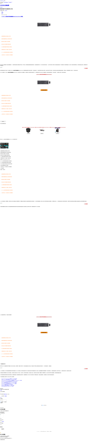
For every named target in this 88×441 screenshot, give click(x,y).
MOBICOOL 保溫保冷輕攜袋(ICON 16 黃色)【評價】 (8, 385)
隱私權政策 (48, 431)
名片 (2, 13)
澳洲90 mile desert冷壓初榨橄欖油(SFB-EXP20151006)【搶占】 (9, 379)
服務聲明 (50, 431)
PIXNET (39, 431)
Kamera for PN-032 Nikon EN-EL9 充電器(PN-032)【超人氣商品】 (9, 378)
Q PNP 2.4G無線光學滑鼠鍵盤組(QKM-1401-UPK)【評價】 (12, 16)
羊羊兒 (1, 390)
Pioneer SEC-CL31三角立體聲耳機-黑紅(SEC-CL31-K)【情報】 (9, 383)
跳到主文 (1, 7)
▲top (1, 397)
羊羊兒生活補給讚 (4, 5)
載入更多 (1, 398)
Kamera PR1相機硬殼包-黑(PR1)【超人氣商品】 (7, 384)
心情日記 (6, 10)
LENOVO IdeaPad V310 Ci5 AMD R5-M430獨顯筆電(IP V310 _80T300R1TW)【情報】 (12, 380)
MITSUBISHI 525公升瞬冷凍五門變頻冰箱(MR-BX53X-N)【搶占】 (10, 381)
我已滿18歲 (2, 439)
